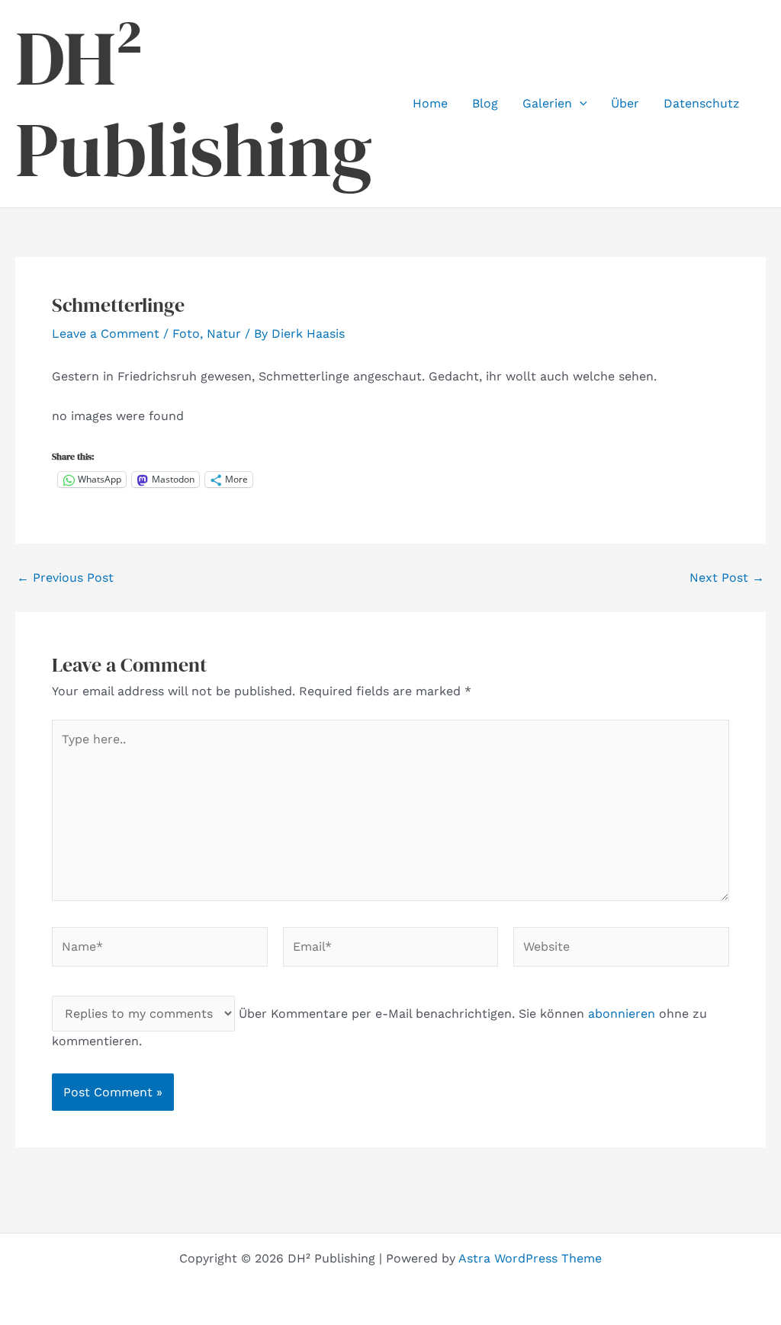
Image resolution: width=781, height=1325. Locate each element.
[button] (579, 103)
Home (430, 103)
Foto (186, 333)
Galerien (547, 103)
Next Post (726, 578)
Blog (485, 103)
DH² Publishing (193, 103)
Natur (224, 333)
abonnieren (621, 1013)
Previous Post (65, 578)
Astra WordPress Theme (530, 1258)
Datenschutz (702, 103)
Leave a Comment (105, 333)
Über (625, 103)
